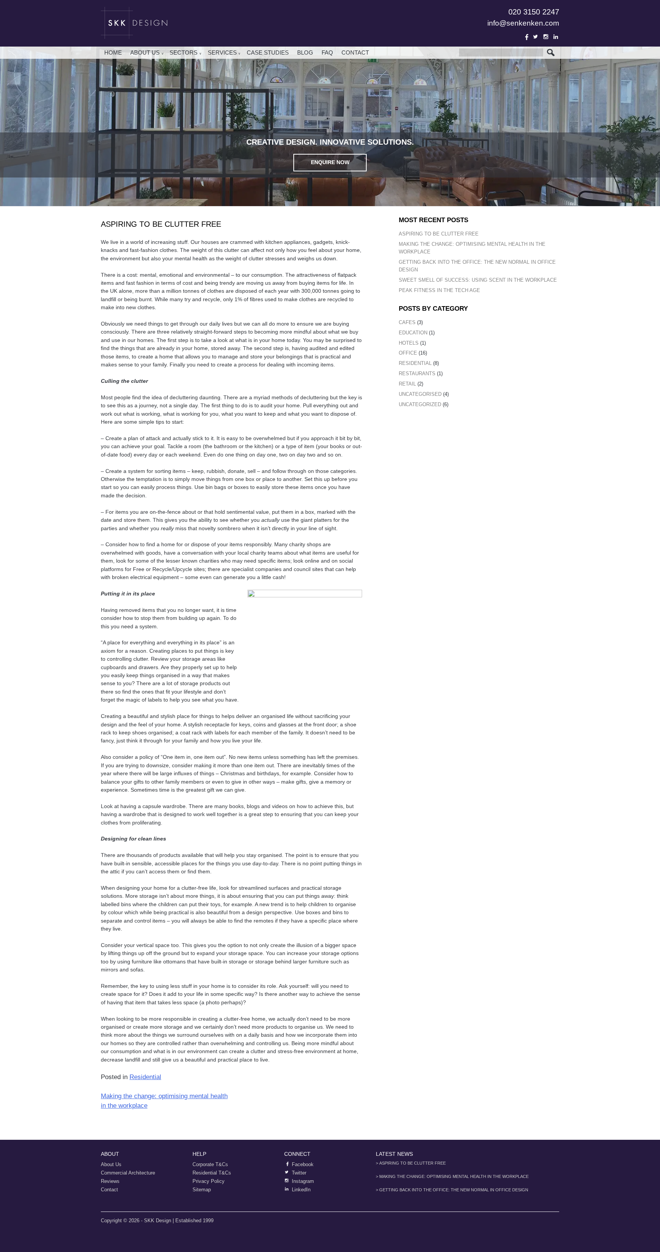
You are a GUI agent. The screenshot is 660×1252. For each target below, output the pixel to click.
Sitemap (201, 1189)
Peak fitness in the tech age (439, 290)
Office (408, 353)
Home (113, 52)
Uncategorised (420, 394)
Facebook (525, 36)
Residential (145, 1077)
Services (222, 52)
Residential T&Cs (211, 1173)
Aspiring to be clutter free (439, 234)
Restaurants (417, 373)
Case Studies (268, 52)
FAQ (327, 52)
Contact (355, 52)
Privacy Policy (208, 1181)
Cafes (407, 322)
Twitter (535, 36)
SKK (135, 23)
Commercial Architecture (128, 1173)
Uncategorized (420, 404)
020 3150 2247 (533, 12)
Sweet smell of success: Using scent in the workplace (478, 280)
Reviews (110, 1181)
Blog (305, 52)
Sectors (183, 52)
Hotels (409, 343)
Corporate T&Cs (210, 1164)
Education (413, 333)
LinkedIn (555, 36)
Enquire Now (330, 162)
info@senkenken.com (523, 23)
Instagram (545, 36)
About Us (145, 52)
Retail (407, 384)
